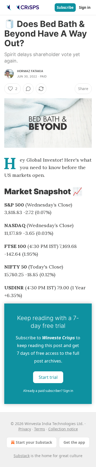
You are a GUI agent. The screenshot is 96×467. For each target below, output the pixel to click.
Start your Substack (34, 442)
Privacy (24, 428)
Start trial (48, 377)
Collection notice (63, 428)
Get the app (74, 442)
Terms (39, 428)
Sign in (85, 7)
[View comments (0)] (28, 88)
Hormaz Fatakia (30, 71)
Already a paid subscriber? (48, 390)
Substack (22, 455)
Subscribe (65, 7)
